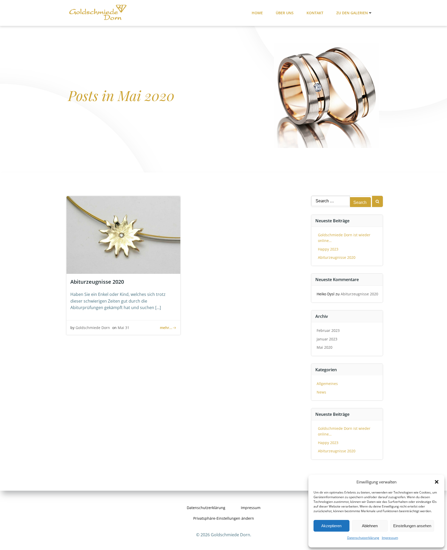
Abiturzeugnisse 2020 (336, 257)
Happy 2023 (328, 249)
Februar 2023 (328, 330)
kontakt (315, 12)
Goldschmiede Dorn (93, 327)
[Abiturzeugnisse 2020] (123, 234)
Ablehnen (370, 526)
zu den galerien (352, 12)
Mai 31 (123, 327)
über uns (285, 12)
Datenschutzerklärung (363, 537)
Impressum (390, 537)
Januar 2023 (327, 339)
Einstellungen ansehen (412, 526)
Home (257, 12)
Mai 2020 (324, 347)
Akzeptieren (331, 526)
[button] (436, 481)
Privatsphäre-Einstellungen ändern (223, 518)
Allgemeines (327, 383)
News (321, 392)
